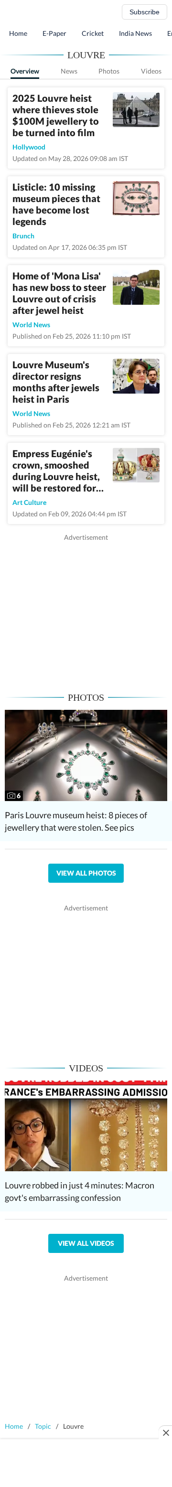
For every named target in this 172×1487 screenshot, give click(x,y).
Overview (25, 71)
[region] (86, 609)
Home (18, 33)
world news (31, 325)
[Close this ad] (165, 1432)
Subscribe (144, 12)
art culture (29, 502)
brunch (23, 236)
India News (135, 33)
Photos (108, 71)
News (69, 71)
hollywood (28, 147)
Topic (43, 1426)
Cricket (93, 33)
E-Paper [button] (54, 33)
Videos (151, 71)
